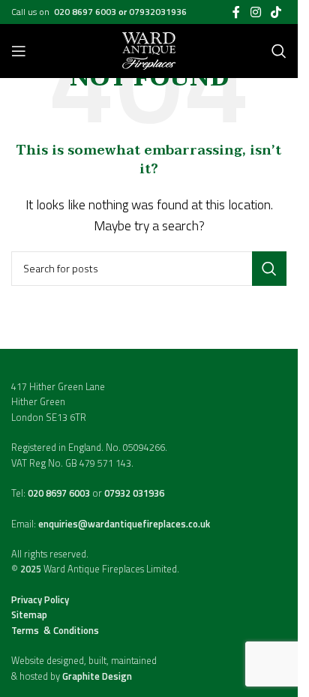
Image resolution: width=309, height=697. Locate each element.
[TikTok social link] (276, 12)
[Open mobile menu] (19, 51)
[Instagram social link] (255, 12)
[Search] (279, 51)
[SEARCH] (269, 268)
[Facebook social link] (236, 12)
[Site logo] (149, 50)
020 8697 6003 (86, 12)
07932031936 (158, 12)
